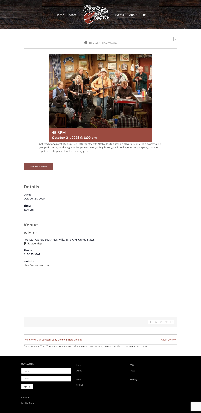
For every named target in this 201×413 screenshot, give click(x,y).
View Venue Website (36, 265)
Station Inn (30, 232)
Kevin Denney (168, 339)
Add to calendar (38, 166)
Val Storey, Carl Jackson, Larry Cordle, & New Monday (53, 339)
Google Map (34, 243)
